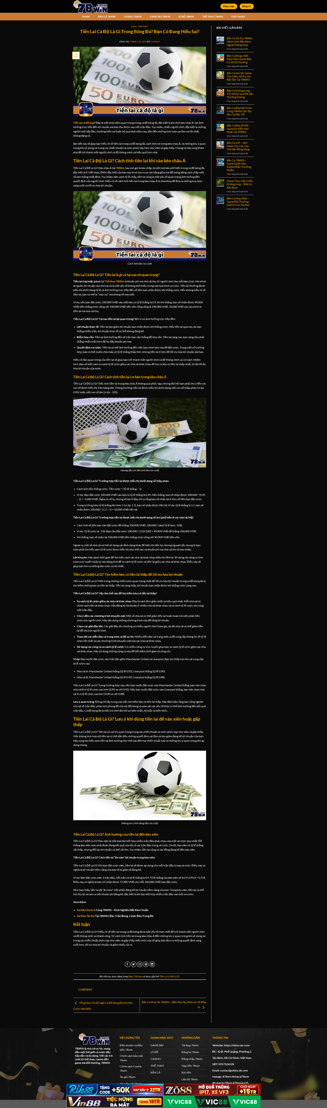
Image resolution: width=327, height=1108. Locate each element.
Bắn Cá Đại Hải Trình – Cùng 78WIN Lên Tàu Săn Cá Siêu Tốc (240, 111)
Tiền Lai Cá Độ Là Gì (169, 976)
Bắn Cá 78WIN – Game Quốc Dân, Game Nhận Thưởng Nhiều (239, 165)
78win (86, 16)
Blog (134, 26)
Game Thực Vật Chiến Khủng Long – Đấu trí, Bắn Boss (240, 184)
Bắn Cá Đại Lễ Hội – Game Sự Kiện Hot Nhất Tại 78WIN (238, 128)
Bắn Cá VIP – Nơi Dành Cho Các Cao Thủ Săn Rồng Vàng (238, 146)
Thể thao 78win (212, 16)
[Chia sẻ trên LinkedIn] (152, 964)
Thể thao (143, 26)
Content (155, 41)
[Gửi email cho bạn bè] (140, 964)
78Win (120, 167)
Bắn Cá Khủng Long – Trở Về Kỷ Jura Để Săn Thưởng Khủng (240, 94)
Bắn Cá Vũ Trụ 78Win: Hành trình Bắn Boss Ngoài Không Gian (240, 41)
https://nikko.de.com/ (237, 1045)
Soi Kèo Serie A (86, 909)
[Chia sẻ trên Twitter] (133, 964)
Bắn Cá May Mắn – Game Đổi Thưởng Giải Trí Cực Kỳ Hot (238, 201)
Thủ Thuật (238, 16)
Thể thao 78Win (114, 281)
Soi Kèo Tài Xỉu (86, 915)
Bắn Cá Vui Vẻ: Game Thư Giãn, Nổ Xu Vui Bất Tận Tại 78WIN (239, 76)
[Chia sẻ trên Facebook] (127, 964)
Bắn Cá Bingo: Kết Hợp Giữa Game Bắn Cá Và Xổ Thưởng (239, 59)
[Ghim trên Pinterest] (146, 964)
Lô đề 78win (186, 16)
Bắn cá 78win (107, 16)
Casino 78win (133, 16)
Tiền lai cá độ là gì (83, 122)
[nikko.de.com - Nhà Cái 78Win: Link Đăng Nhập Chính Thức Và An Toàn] (90, 6)
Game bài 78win (160, 16)
